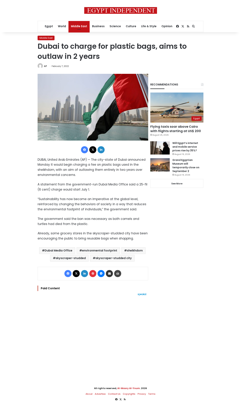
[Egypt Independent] (120, 10)
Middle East (79, 26)
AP (45, 66)
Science (115, 26)
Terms (151, 394)
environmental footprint (99, 250)
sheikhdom (135, 250)
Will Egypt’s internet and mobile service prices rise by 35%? (185, 146)
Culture (131, 26)
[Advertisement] (93, 334)
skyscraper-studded (71, 258)
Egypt (49, 26)
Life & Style (148, 26)
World (62, 26)
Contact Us (114, 394)
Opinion (166, 26)
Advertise (100, 394)
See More (176, 183)
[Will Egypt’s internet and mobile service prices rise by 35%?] (160, 148)
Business (98, 26)
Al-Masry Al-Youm (128, 388)
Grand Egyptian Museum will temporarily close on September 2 (185, 165)
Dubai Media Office (58, 250)
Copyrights (129, 394)
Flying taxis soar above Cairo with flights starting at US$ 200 (175, 128)
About (89, 394)
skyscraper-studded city (113, 258)
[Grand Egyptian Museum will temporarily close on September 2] (160, 164)
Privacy (142, 394)
